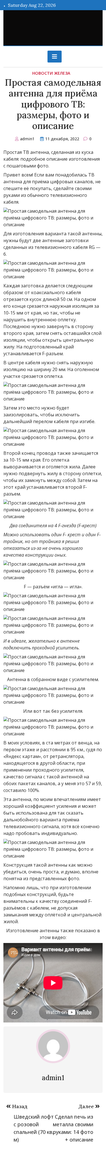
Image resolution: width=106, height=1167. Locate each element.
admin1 (27, 138)
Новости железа (51, 73)
